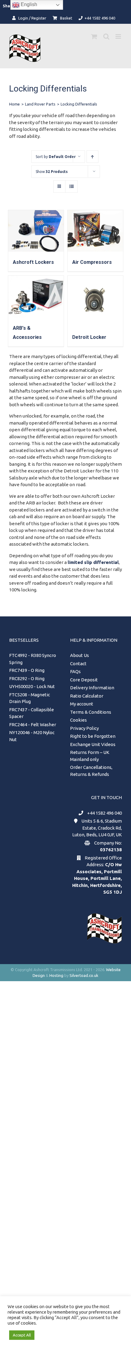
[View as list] (71, 186)
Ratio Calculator (86, 695)
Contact (78, 663)
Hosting (56, 975)
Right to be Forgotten (92, 736)
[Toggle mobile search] (106, 36)
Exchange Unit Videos (92, 744)
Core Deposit (84, 679)
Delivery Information (92, 687)
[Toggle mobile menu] (118, 36)
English (28, 4)
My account (81, 703)
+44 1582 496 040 (104, 813)
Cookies (78, 720)
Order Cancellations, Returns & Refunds (91, 771)
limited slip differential (93, 562)
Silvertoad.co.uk (83, 975)
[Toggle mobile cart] (94, 36)
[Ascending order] (92, 156)
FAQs (75, 671)
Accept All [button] (22, 1335)
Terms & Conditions (90, 712)
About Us (79, 655)
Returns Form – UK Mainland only (89, 756)
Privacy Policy (84, 728)
